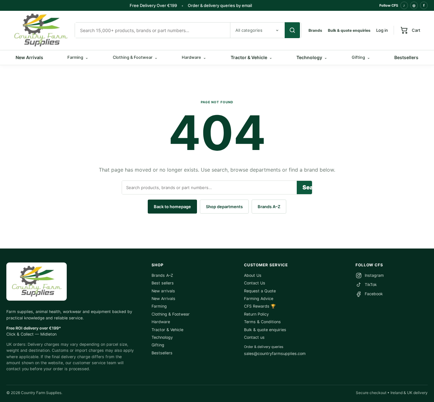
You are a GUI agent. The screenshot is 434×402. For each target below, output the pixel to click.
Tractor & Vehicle (251, 57)
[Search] (292, 30)
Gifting (158, 345)
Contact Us (254, 283)
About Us (252, 275)
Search (307, 187)
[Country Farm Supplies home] (41, 30)
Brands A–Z (269, 206)
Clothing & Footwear (171, 314)
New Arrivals (29, 57)
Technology (311, 57)
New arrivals (163, 291)
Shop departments (224, 206)
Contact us (254, 337)
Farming (159, 306)
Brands (315, 30)
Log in (382, 30)
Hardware (161, 321)
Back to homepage (172, 206)
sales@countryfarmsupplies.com (275, 353)
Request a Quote (260, 291)
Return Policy (256, 314)
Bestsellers (406, 57)
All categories (248, 30)
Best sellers (163, 283)
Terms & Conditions (262, 321)
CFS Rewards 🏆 (260, 306)
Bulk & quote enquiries (349, 30)
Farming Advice (258, 298)
